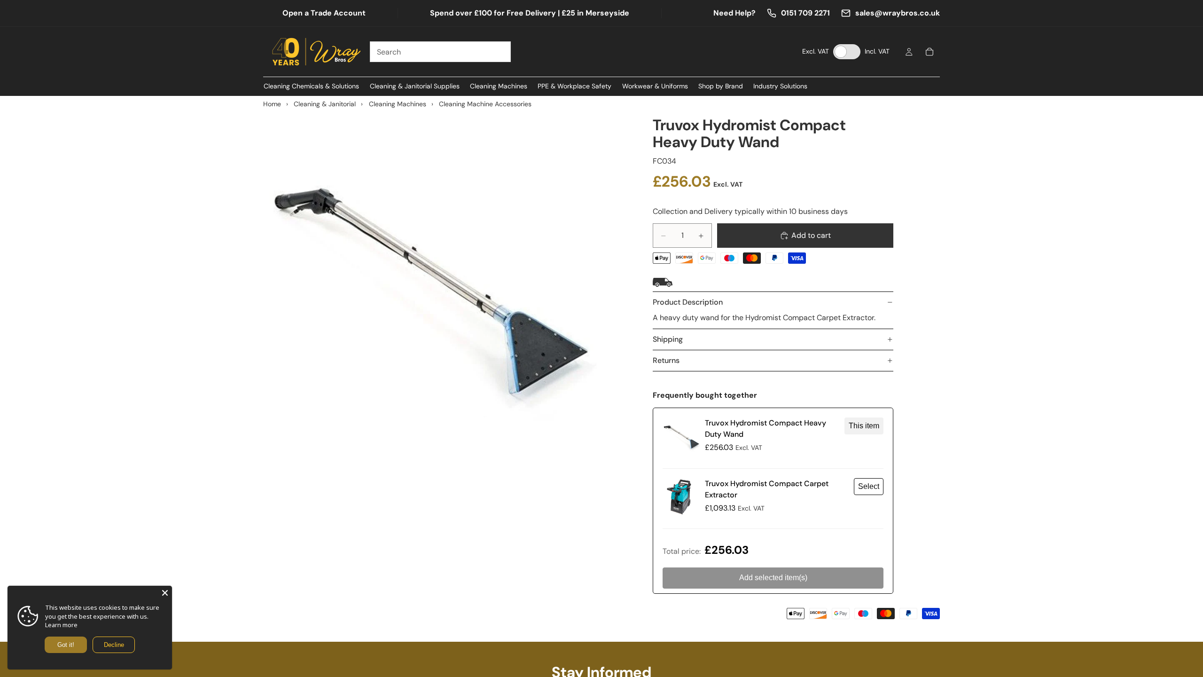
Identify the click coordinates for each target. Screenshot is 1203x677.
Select (868, 486)
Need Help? (734, 12)
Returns (666, 360)
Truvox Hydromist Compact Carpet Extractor (766, 489)
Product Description (688, 302)
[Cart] (929, 51)
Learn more (61, 625)
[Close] (165, 593)
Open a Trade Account (324, 12)
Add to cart (811, 235)
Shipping (668, 339)
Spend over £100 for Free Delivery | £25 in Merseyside (529, 12)
